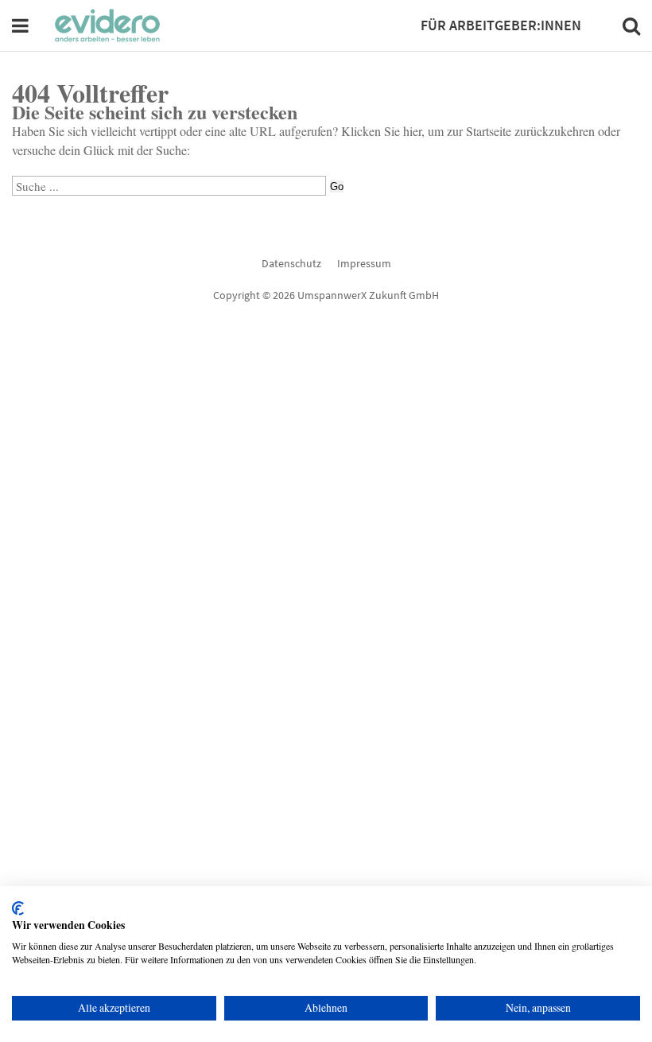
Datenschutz (291, 263)
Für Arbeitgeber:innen (501, 25)
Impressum (364, 263)
